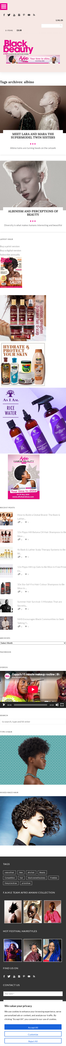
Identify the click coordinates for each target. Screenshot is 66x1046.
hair (21, 878)
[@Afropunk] (13, 950)
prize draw (26, 883)
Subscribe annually (10, 254)
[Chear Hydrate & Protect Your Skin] (23, 386)
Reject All (33, 1041)
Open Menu (3, 6)
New (21, 872)
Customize (33, 1034)
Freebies (53, 878)
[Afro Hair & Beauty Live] (33, 62)
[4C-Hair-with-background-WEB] (33, 783)
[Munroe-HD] (33, 844)
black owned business (36, 878)
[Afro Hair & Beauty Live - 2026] (23, 498)
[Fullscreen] (62, 704)
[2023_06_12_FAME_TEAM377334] (13, 911)
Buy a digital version (10, 250)
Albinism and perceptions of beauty (33, 212)
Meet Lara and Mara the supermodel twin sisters (33, 135)
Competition (10, 878)
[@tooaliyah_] (32, 950)
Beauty (42, 872)
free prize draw (11, 883)
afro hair (31, 872)
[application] (33, 689)
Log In (59, 20)
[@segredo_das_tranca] (52, 950)
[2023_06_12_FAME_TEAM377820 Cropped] (52, 911)
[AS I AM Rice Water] (33, 452)
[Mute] (57, 704)
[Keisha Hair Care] (23, 340)
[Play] (4, 704)
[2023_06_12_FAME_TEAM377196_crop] (32, 911)
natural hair (9, 872)
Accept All (33, 1027)
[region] (33, 1023)
